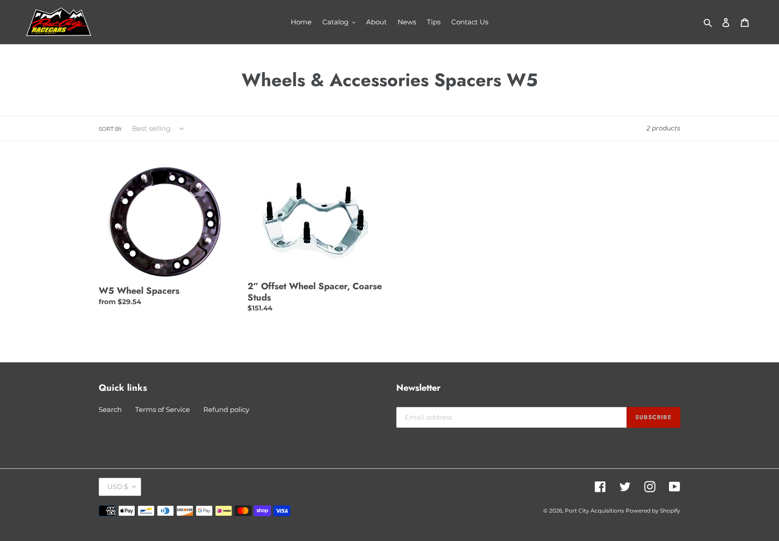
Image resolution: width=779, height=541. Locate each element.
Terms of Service (162, 409)
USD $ (117, 486)
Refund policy (226, 409)
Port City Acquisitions (594, 510)
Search (110, 409)
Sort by (110, 128)
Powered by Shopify (653, 510)
